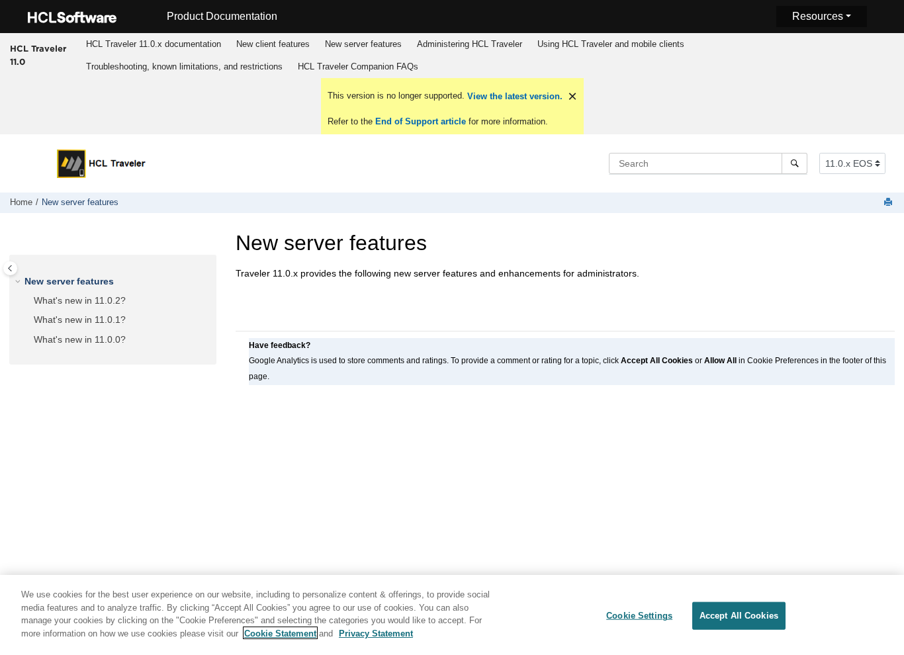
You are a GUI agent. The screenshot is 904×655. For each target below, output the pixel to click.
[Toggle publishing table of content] (10, 268)
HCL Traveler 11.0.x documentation (153, 44)
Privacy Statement (376, 633)
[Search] (794, 163)
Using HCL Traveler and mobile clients (610, 44)
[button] (19, 281)
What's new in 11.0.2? (80, 300)
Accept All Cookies (739, 616)
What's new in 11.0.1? (80, 320)
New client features (273, 44)
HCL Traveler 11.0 (38, 55)
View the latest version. (514, 96)
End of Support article (421, 121)
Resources (817, 16)
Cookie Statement (280, 633)
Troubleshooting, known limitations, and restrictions (184, 66)
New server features (363, 44)
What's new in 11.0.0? (80, 339)
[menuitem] (154, 44)
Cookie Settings (639, 616)
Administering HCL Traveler (469, 44)
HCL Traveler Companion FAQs (358, 66)
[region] (452, 615)
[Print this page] (889, 202)
